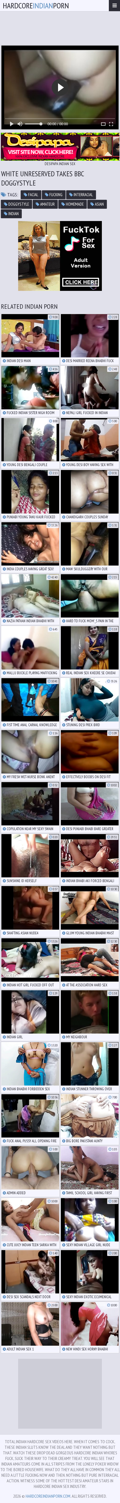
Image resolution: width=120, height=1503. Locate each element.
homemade (74, 204)
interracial (83, 194)
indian (13, 213)
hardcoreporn (36, 5)
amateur (47, 204)
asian (99, 204)
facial (32, 194)
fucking (56, 194)
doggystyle (18, 204)
